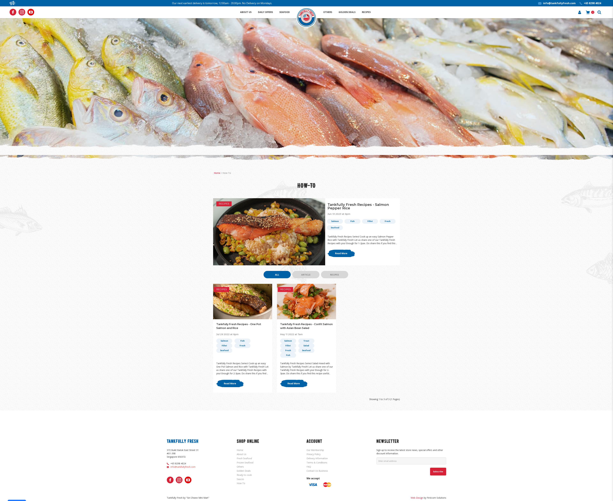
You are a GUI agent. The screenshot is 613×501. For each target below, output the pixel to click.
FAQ (308, 466)
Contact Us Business (317, 470)
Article (305, 274)
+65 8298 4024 (178, 463)
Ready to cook (244, 474)
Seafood (335, 227)
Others (240, 466)
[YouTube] (30, 12)
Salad (306, 345)
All (277, 274)
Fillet (370, 221)
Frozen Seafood (245, 462)
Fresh (387, 221)
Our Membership (315, 450)
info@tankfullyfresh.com (183, 466)
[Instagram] (22, 12)
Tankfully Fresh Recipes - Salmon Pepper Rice (358, 206)
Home (217, 172)
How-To (227, 172)
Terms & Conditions (316, 462)
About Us (241, 454)
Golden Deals (244, 470)
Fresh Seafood (244, 458)
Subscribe (438, 471)
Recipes (224, 203)
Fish (352, 221)
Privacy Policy (313, 454)
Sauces (240, 479)
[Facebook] (13, 12)
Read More (341, 253)
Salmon (335, 221)
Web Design (417, 497)
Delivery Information (317, 458)
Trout (306, 340)
